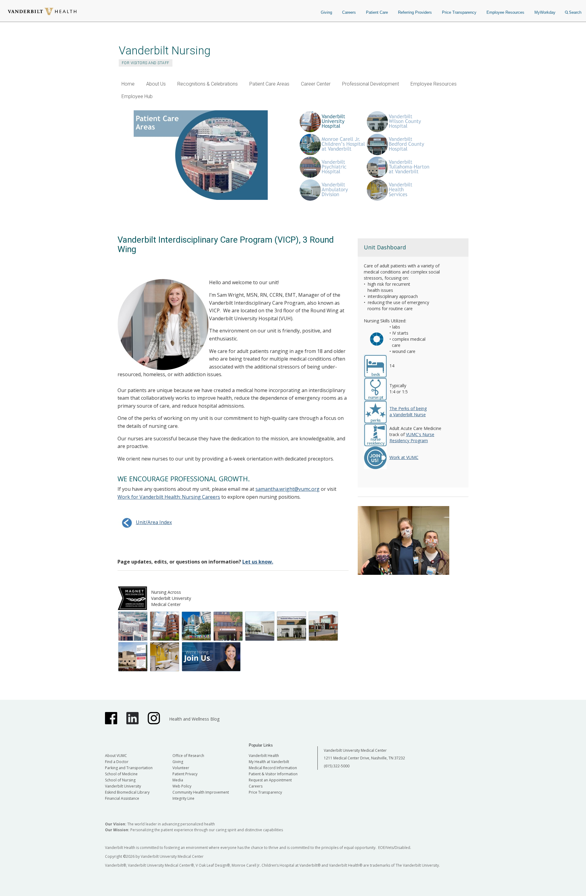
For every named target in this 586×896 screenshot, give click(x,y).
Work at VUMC (403, 457)
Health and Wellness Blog (194, 719)
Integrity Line (183, 798)
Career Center (316, 84)
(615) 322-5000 (336, 766)
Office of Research (188, 755)
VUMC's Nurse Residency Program (411, 437)
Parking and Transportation (129, 767)
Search (575, 12)
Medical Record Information (273, 767)
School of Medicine (121, 774)
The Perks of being (408, 408)
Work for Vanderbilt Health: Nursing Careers (169, 497)
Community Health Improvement (200, 792)
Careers (349, 12)
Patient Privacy (184, 774)
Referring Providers (415, 12)
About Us (156, 84)
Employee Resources (505, 12)
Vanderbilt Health (264, 755)
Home (128, 84)
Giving (326, 12)
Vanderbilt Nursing (165, 50)
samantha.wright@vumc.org (287, 489)
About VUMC (116, 755)
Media (177, 780)
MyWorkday (544, 12)
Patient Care (377, 12)
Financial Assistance (122, 798)
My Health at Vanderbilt (269, 761)
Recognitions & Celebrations (207, 84)
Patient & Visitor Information (273, 774)
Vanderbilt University (123, 786)
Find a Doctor (116, 761)
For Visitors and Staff (145, 63)
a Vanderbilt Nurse (407, 414)
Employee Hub (137, 96)
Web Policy (181, 786)
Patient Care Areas (269, 84)
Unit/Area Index (154, 522)
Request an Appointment (270, 780)
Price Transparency (459, 12)
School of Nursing (120, 780)
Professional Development (370, 84)
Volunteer (180, 767)
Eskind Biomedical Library (127, 792)
